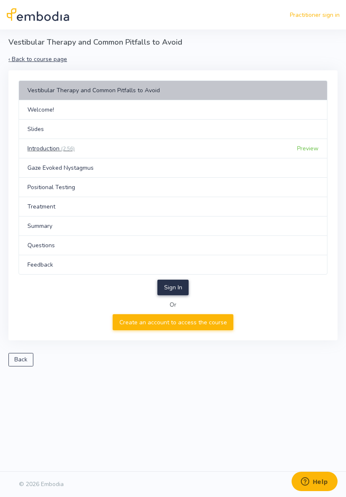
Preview (308, 148)
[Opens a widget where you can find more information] (314, 482)
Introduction (51, 148)
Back (20, 359)
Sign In (173, 287)
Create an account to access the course (173, 322)
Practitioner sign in (315, 15)
